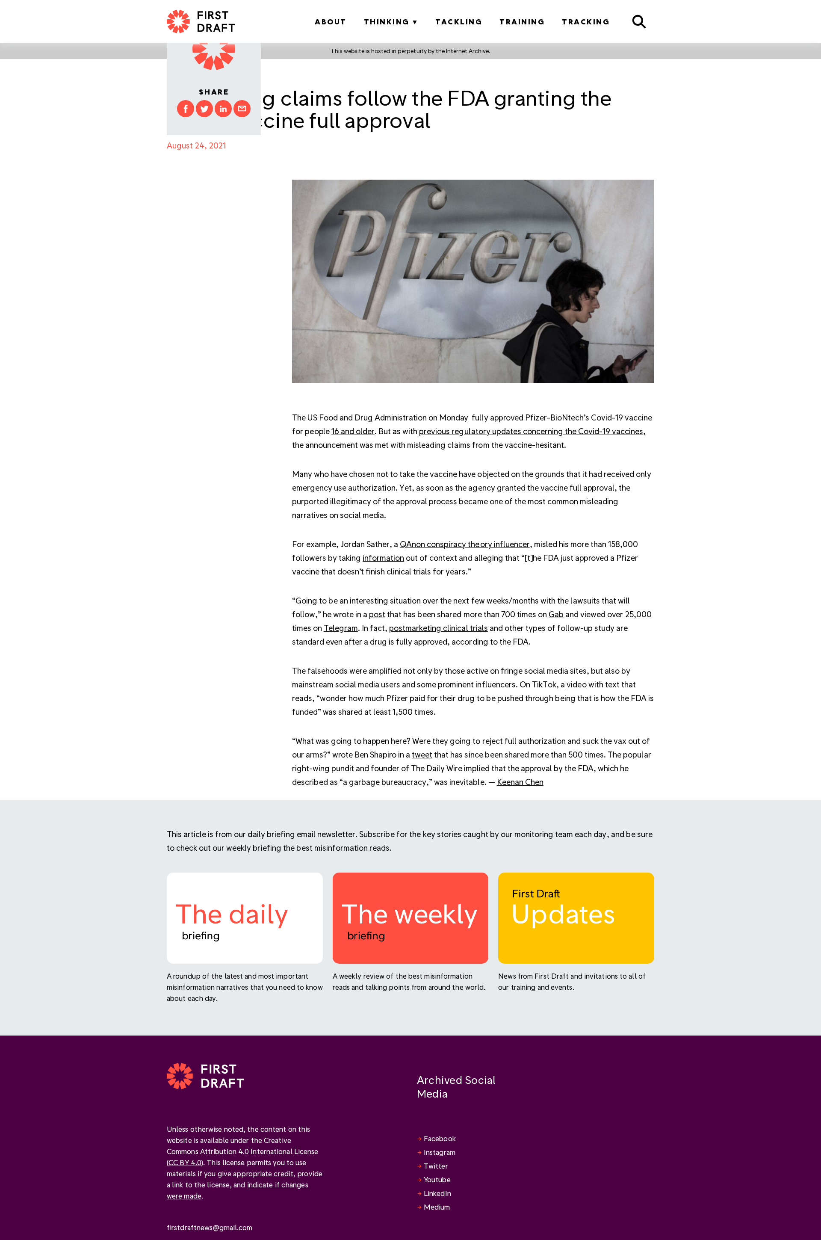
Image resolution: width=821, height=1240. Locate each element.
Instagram (439, 1152)
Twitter (436, 1166)
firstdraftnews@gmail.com (209, 1227)
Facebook (440, 1138)
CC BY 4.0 (184, 1162)
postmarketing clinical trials (438, 627)
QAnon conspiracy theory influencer (465, 543)
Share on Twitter (204, 108)
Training (522, 22)
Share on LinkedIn (223, 108)
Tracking (586, 22)
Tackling (458, 22)
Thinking (387, 22)
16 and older (353, 430)
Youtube (437, 1179)
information (383, 557)
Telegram (341, 627)
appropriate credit (263, 1173)
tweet (422, 754)
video (577, 684)
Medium (437, 1207)
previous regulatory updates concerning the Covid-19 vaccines (531, 430)
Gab (556, 614)
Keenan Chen (520, 781)
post (377, 614)
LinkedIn (437, 1193)
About (331, 22)
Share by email (242, 108)
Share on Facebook (185, 108)
